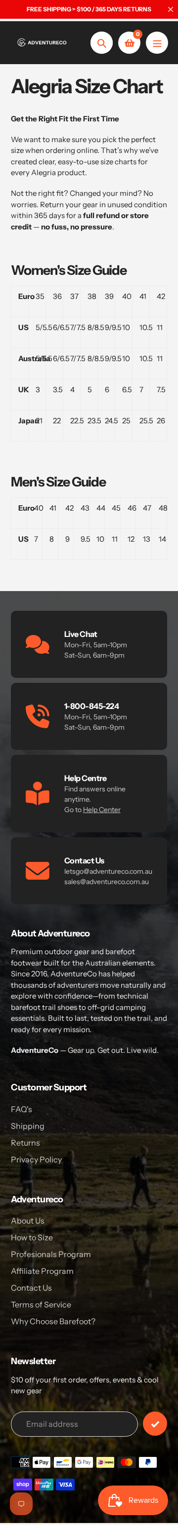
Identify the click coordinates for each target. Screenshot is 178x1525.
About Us (27, 1221)
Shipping (27, 1126)
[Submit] (155, 1424)
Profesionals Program (51, 1254)
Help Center (102, 809)
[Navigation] (157, 43)
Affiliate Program (42, 1271)
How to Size (32, 1237)
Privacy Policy (36, 1159)
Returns (25, 1143)
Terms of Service (41, 1304)
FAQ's (21, 1109)
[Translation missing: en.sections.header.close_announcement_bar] (171, 9)
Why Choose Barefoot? (53, 1321)
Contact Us (31, 1288)
